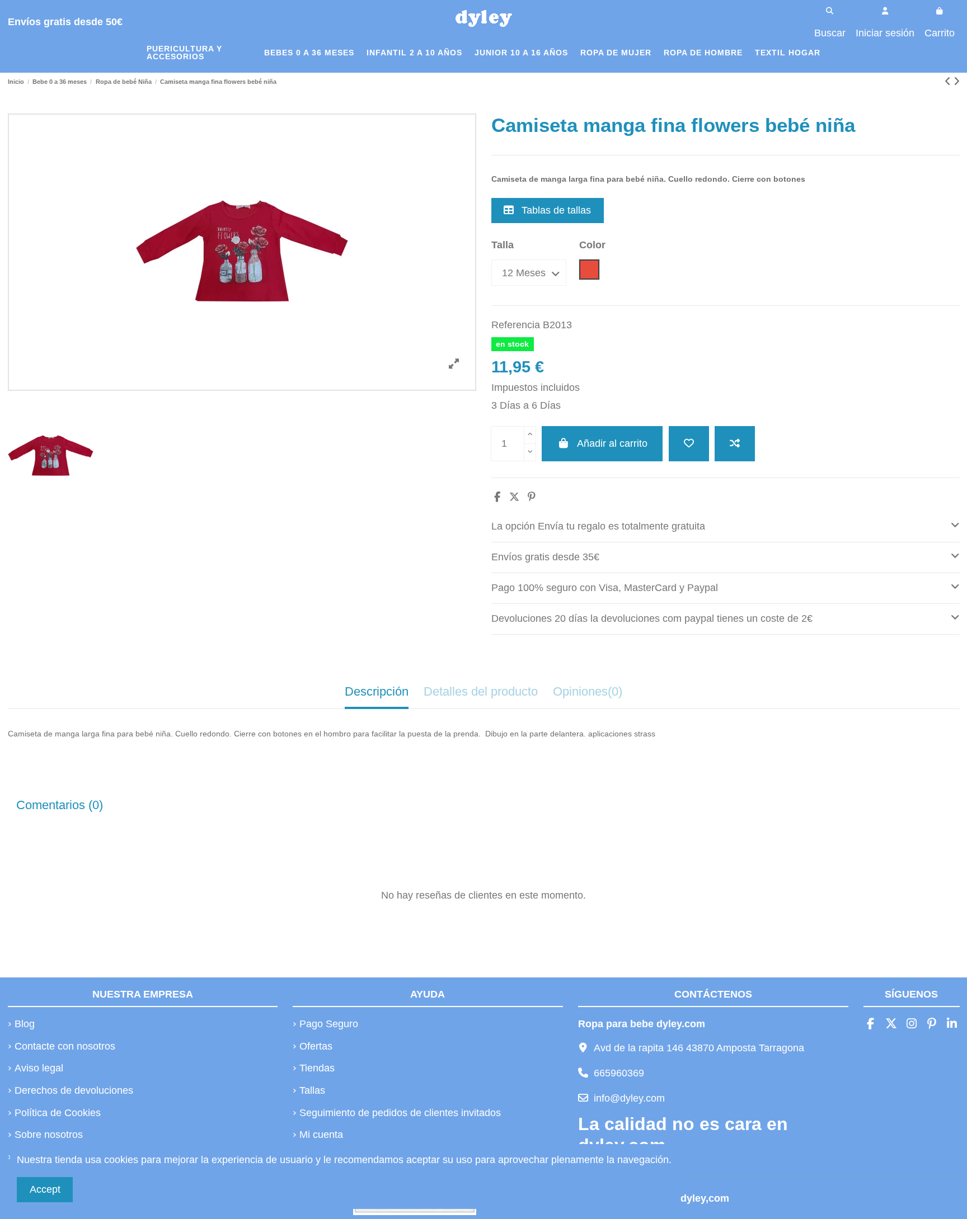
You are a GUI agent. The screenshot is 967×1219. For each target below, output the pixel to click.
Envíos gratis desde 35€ (545, 557)
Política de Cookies (58, 1112)
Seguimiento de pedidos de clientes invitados (400, 1112)
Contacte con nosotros (65, 1046)
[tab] (725, 527)
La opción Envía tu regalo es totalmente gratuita (598, 526)
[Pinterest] (532, 497)
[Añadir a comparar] (735, 443)
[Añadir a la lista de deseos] (689, 443)
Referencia (515, 324)
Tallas (312, 1090)
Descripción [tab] (377, 691)
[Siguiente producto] (957, 81)
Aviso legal (39, 1068)
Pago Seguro (328, 1023)
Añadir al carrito (612, 443)
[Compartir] (497, 497)
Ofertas (315, 1046)
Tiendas (317, 1068)
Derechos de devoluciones (74, 1090)
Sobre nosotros (49, 1134)
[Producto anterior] (949, 81)
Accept (45, 1189)
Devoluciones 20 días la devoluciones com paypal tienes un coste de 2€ (652, 618)
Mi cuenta (321, 1134)
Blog (25, 1023)
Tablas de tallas (555, 210)
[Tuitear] (514, 497)
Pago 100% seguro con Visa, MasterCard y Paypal (604, 587)
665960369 (619, 1073)
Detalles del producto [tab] (481, 691)
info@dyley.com (629, 1098)
